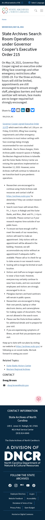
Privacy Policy (15, 507)
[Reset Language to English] (29, 3)
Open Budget (30, 507)
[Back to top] (39, 399)
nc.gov (31, 494)
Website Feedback (16, 498)
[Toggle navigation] (41, 11)
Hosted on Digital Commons (22, 514)
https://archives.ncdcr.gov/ (18, 196)
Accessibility (31, 498)
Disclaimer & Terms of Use (22, 503)
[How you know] (22, 3)
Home (4, 19)
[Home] (15, 8)
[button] (34, 11)
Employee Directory (17, 494)
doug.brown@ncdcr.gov (18, 385)
